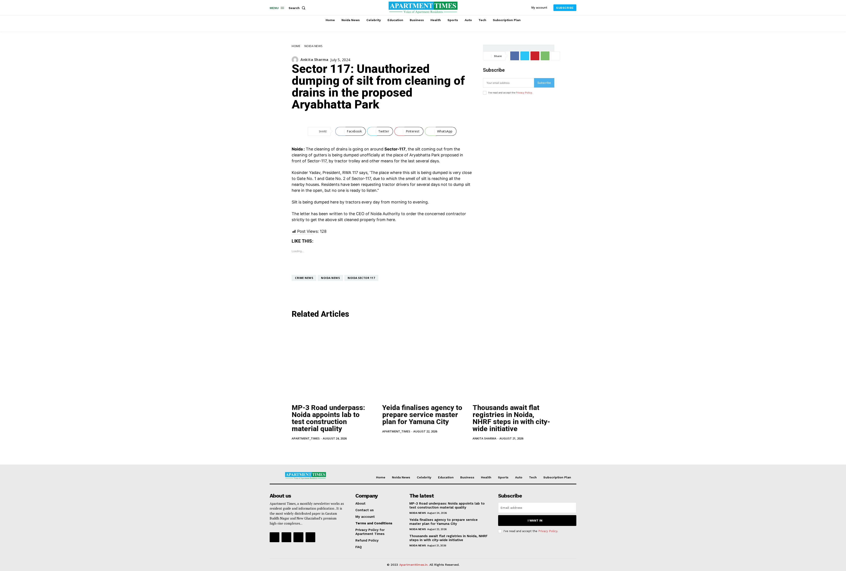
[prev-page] (294, 448)
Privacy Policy (524, 92)
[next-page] (301, 448)
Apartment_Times (306, 438)
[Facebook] (514, 55)
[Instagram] (286, 537)
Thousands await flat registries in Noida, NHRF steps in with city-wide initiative (511, 418)
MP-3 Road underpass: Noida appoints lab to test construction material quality (328, 418)
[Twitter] (524, 55)
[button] (298, 8)
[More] (555, 55)
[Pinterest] (535, 55)
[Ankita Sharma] (296, 59)
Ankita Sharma (314, 59)
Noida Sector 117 (361, 278)
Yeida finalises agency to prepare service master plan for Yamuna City (422, 414)
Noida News (313, 46)
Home (296, 46)
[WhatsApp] (545, 55)
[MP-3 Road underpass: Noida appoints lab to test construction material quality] (332, 362)
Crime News (304, 278)
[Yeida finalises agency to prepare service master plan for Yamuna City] (423, 362)
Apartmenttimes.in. (413, 564)
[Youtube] (310, 537)
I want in (535, 520)
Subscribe (544, 82)
